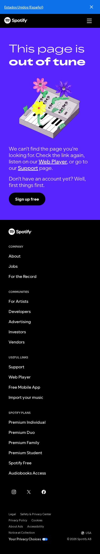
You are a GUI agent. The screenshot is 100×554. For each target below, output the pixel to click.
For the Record (23, 276)
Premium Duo (22, 432)
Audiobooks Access (27, 473)
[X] (28, 492)
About (15, 256)
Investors (17, 332)
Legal (12, 514)
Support (28, 168)
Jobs (13, 266)
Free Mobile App (24, 387)
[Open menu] (89, 20)
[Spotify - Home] (16, 21)
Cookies (36, 520)
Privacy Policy (18, 520)
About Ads (16, 527)
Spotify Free (20, 463)
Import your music (26, 397)
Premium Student (25, 453)
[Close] (91, 7)
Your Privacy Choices (25, 539)
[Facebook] (43, 492)
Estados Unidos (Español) (23, 7)
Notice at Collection (22, 533)
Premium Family (24, 442)
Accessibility (35, 527)
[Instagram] (14, 492)
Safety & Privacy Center (35, 514)
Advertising (20, 321)
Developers (20, 311)
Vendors (17, 342)
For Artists (18, 301)
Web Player (53, 161)
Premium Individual (27, 422)
